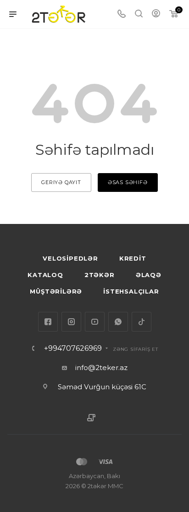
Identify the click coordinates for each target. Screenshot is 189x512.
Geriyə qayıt (61, 182)
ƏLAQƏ (148, 274)
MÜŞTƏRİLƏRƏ (56, 291)
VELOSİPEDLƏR (70, 258)
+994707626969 (73, 348)
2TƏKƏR (99, 274)
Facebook (48, 322)
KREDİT (132, 258)
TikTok (141, 322)
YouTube (95, 322)
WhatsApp (118, 322)
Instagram (71, 322)
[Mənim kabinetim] (156, 14)
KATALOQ (45, 274)
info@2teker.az (101, 367)
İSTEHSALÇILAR (131, 291)
